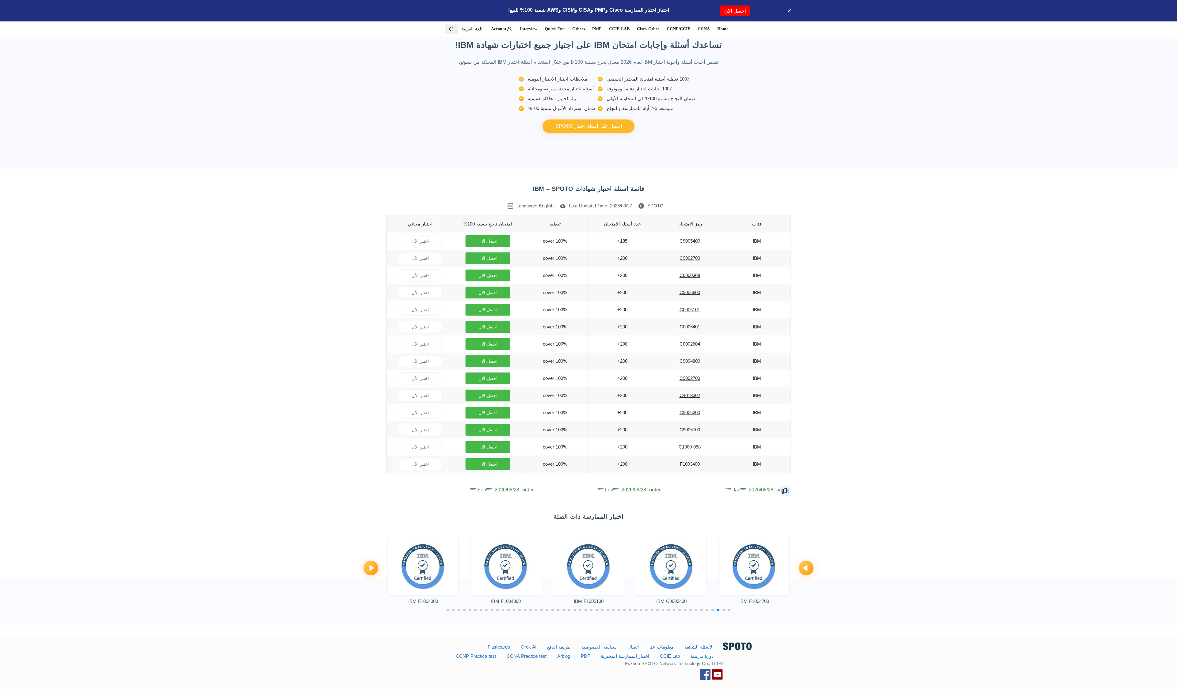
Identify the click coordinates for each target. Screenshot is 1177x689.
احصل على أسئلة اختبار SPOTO (588, 126)
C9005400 (690, 241)
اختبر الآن (420, 241)
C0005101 (690, 309)
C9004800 (690, 361)
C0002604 (690, 343)
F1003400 (690, 464)
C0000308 (690, 275)
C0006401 (690, 326)
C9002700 (690, 258)
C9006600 (690, 292)
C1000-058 (690, 446)
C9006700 (690, 429)
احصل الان (735, 10)
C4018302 (690, 395)
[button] (806, 568)
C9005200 (690, 412)
